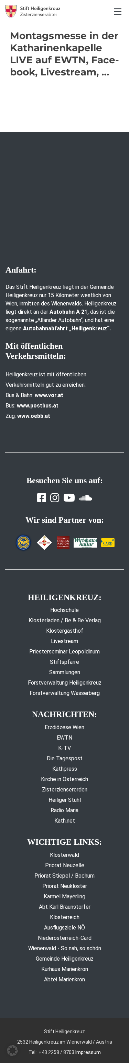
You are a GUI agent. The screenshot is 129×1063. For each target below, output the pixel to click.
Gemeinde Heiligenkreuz (65, 958)
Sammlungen (64, 672)
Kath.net (64, 820)
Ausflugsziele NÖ (64, 927)
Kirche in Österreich (64, 779)
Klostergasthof (64, 630)
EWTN (64, 737)
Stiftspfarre (64, 662)
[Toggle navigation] (118, 11)
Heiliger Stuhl (65, 800)
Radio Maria (64, 810)
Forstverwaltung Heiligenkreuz (64, 682)
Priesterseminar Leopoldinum (64, 651)
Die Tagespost (65, 758)
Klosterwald (64, 855)
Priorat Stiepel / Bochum (64, 875)
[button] (12, 1050)
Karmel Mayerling (64, 896)
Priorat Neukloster (64, 886)
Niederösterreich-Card (65, 938)
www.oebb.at (33, 416)
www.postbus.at (37, 405)
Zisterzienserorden (64, 789)
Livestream (64, 641)
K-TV (64, 748)
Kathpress (64, 769)
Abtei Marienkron (64, 979)
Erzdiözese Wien (64, 727)
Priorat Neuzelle (64, 865)
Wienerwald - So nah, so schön (64, 948)
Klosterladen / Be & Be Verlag (65, 620)
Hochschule (64, 610)
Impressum (88, 1052)
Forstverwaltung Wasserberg (65, 693)
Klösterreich (64, 917)
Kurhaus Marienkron (64, 969)
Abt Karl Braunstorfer (64, 907)
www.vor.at (49, 395)
